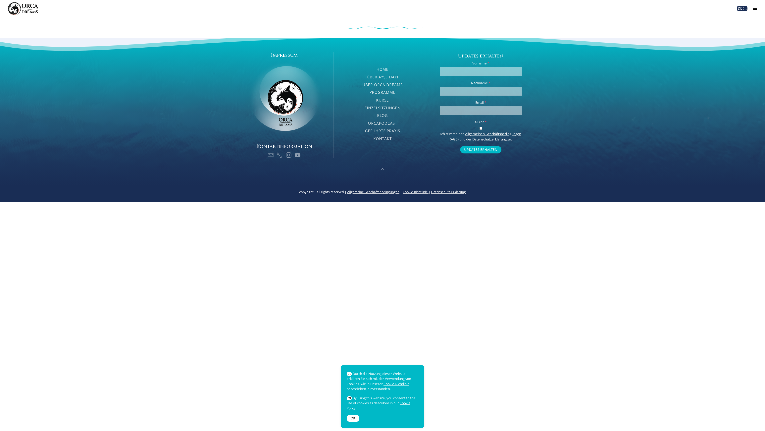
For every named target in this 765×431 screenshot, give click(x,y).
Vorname (480, 63)
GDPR (480, 122)
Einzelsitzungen (382, 108)
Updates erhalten (480, 149)
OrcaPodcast (382, 123)
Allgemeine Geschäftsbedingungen (373, 192)
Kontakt (382, 138)
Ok (353, 418)
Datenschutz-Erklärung (448, 192)
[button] (755, 8)
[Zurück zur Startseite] (23, 8)
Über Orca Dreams (382, 84)
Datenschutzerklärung (489, 139)
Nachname (480, 83)
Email (480, 102)
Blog (382, 115)
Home (383, 69)
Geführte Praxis (382, 130)
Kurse (382, 100)
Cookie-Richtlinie (416, 192)
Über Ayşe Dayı (382, 77)
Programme (382, 92)
